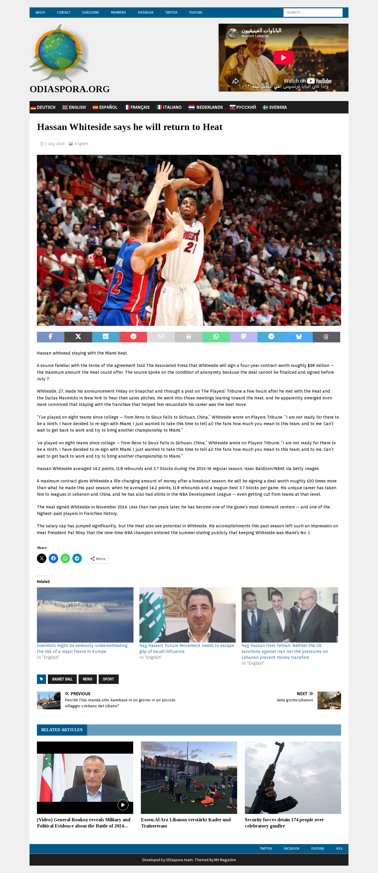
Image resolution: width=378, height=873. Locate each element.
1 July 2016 (55, 144)
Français (140, 107)
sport (108, 679)
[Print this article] (188, 337)
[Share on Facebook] (50, 337)
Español (108, 107)
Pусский (246, 107)
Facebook (146, 12)
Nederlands (209, 107)
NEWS (87, 679)
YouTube (196, 12)
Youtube (318, 848)
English (77, 107)
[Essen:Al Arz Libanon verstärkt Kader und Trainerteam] (189, 778)
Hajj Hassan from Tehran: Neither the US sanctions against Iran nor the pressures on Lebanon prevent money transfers (285, 651)
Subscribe (90, 12)
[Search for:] (313, 12)
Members (118, 12)
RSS (339, 848)
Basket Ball (62, 679)
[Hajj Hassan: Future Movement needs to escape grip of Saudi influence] (187, 615)
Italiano (172, 107)
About (40, 12)
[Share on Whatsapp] (216, 337)
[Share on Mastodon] (244, 337)
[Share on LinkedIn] (106, 337)
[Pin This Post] (133, 337)
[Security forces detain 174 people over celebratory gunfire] (293, 778)
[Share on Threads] (326, 337)
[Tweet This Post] (78, 337)
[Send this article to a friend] (161, 337)
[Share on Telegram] (271, 337)
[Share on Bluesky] (298, 337)
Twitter (171, 12)
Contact (63, 12)
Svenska (278, 107)
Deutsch (46, 107)
